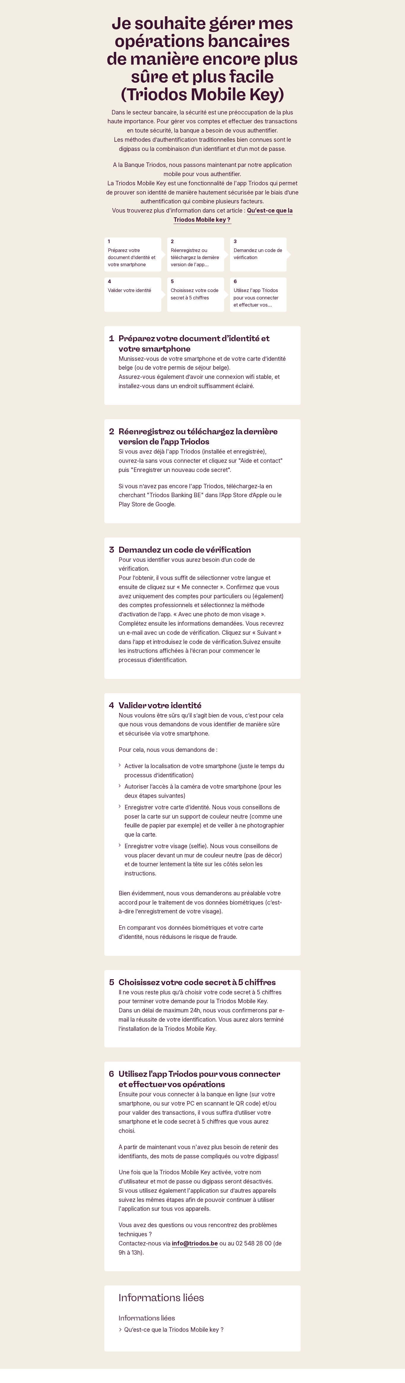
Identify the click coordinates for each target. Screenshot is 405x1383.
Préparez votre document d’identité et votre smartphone (131, 257)
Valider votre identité (129, 290)
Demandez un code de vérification (258, 253)
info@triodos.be (195, 1243)
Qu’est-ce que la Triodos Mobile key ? (174, 1329)
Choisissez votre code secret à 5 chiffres (195, 293)
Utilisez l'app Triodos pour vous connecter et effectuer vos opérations (256, 297)
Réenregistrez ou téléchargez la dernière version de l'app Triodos (195, 257)
